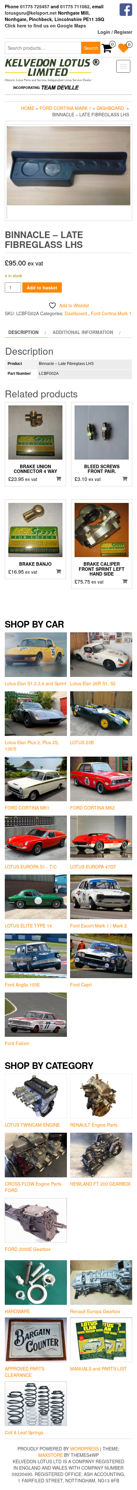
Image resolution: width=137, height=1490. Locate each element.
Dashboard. (111, 108)
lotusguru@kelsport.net (31, 13)
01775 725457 (34, 6)
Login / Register (114, 32)
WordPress (84, 1448)
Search (91, 48)
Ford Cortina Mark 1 (65, 108)
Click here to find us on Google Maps (45, 25)
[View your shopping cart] (107, 50)
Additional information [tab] (83, 332)
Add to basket (42, 287)
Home (27, 108)
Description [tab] (23, 332)
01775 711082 (75, 6)
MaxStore (50, 1455)
